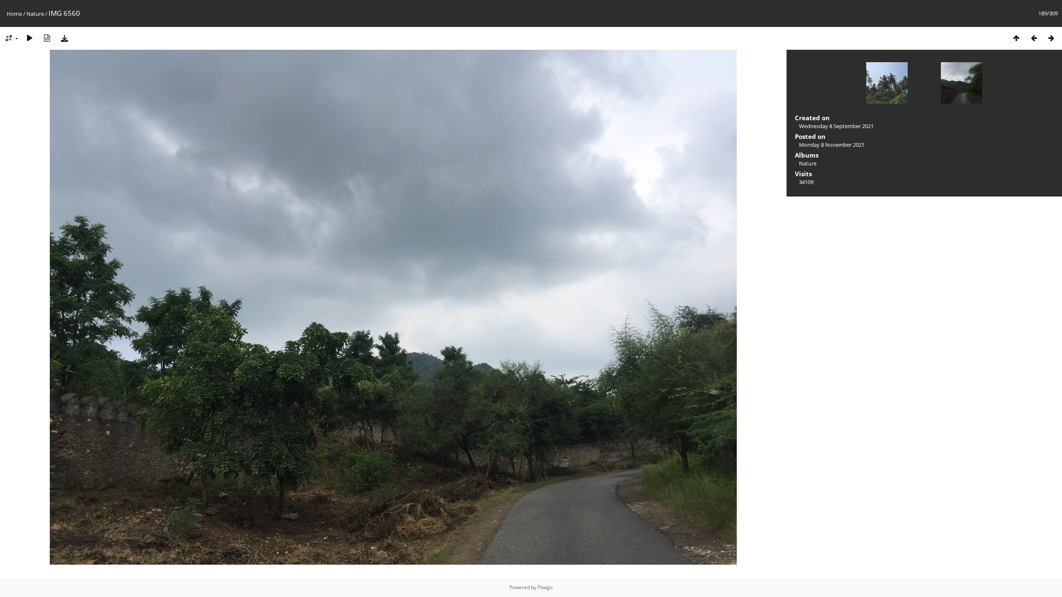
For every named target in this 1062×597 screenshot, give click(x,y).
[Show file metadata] (47, 38)
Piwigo (545, 587)
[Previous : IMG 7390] (1034, 38)
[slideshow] (29, 38)
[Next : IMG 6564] (1051, 38)
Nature (35, 13)
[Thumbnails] (1016, 38)
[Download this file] (64, 38)
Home (14, 13)
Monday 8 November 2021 (832, 144)
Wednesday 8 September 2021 (836, 126)
